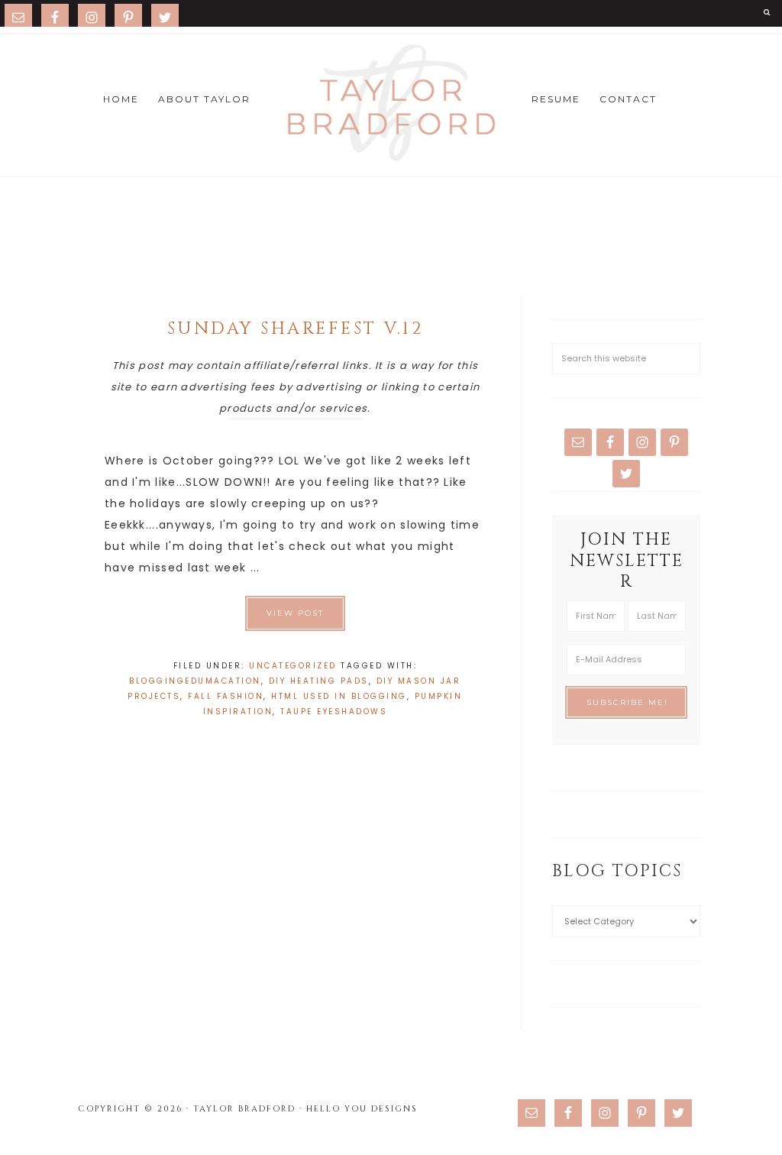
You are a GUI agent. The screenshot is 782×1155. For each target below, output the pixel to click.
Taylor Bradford (391, 103)
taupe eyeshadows (333, 711)
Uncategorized (293, 665)
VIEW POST (295, 613)
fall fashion (225, 696)
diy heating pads (319, 681)
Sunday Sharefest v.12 (295, 329)
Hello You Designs (362, 1109)
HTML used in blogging (339, 696)
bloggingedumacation (195, 681)
